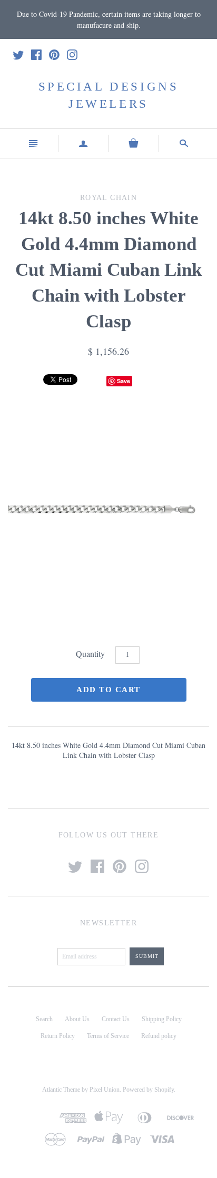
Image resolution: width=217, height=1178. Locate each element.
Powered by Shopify (148, 1089)
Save (123, 381)
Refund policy (158, 1036)
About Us (77, 1019)
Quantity (90, 653)
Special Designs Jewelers (108, 95)
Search (44, 1019)
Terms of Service (108, 1036)
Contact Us (116, 1019)
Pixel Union (105, 1089)
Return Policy (58, 1036)
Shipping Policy (162, 1019)
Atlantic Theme (61, 1089)
